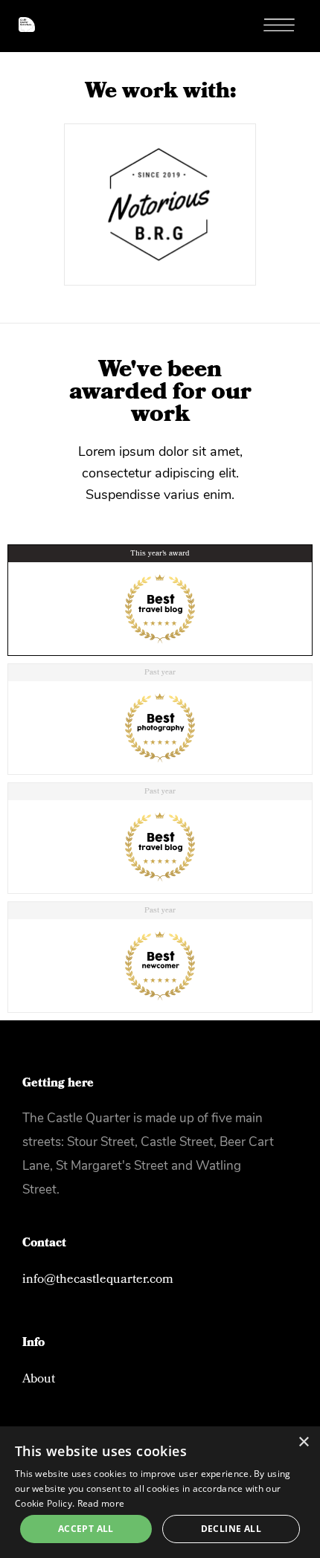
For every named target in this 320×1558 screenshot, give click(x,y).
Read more (101, 1503)
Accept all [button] (86, 1528)
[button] (286, 26)
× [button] (303, 1442)
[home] (17, 16)
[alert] (160, 1492)
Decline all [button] (231, 1528)
